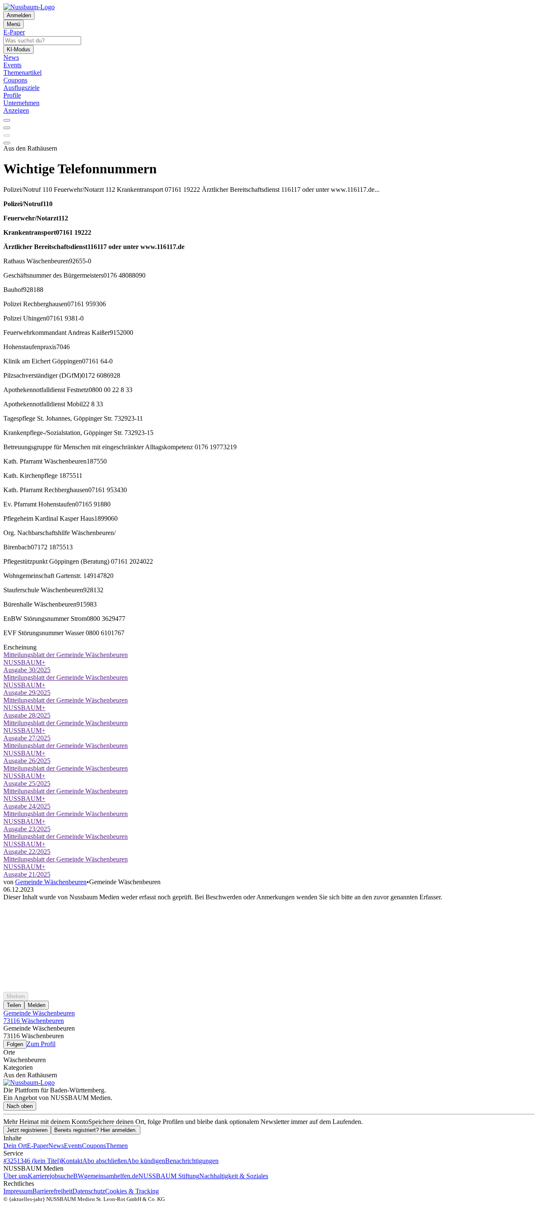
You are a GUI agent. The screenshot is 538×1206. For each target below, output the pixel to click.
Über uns (15, 1175)
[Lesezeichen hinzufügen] (6, 135)
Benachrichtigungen (192, 1160)
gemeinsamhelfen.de (111, 1175)
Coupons (94, 1145)
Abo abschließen (104, 1160)
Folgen (15, 1044)
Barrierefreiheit (52, 1191)
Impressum (17, 1191)
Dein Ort (15, 1145)
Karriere (39, 1175)
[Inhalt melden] (6, 143)
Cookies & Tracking (132, 1191)
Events (73, 1145)
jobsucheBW (67, 1175)
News (56, 1145)
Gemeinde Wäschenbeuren (51, 881)
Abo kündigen (146, 1160)
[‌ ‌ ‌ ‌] (269, 916)
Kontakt (71, 1160)
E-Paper (37, 1145)
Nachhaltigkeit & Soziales (233, 1175)
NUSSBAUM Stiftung (168, 1175)
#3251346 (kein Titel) (32, 1160)
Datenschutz (88, 1191)
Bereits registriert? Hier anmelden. (95, 1130)
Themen (117, 1145)
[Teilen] (6, 128)
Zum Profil (40, 1043)
